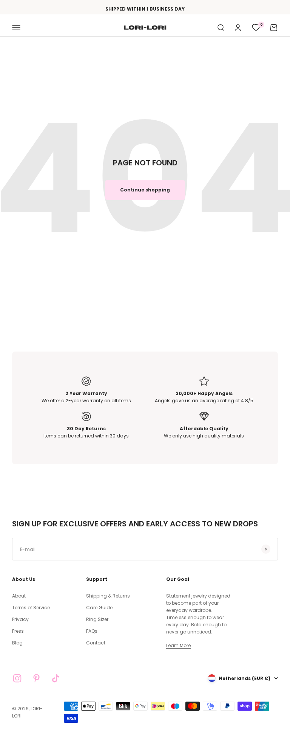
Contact (95, 643)
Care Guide (99, 607)
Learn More (178, 645)
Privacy (20, 619)
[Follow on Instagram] (17, 678)
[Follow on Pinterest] (36, 678)
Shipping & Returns (108, 596)
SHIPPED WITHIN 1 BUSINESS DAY (145, 9)
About (19, 596)
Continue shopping (145, 190)
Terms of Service (31, 607)
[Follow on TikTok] (56, 678)
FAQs (91, 631)
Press (18, 631)
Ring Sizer (97, 619)
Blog (17, 643)
